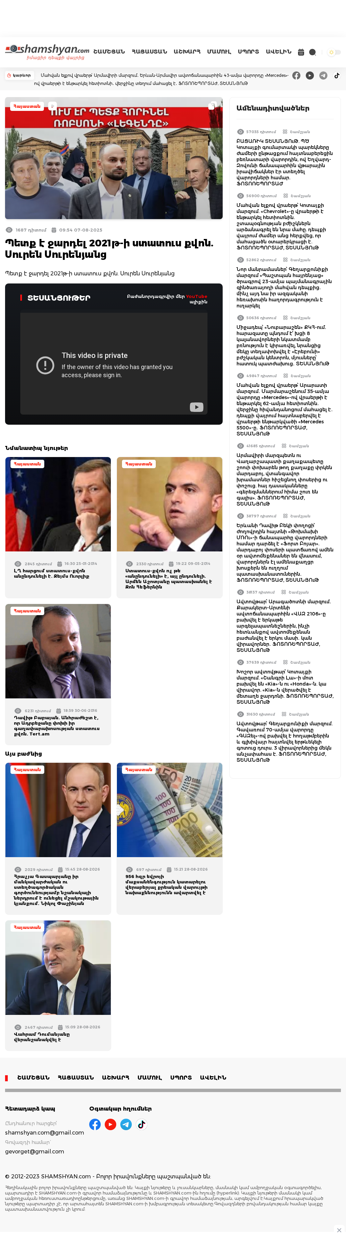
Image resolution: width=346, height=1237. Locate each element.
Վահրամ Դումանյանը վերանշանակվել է (42, 1036)
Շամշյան (300, 131)
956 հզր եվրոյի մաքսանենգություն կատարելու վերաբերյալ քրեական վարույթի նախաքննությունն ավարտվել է (166, 884)
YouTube (196, 296)
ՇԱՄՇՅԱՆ (109, 52)
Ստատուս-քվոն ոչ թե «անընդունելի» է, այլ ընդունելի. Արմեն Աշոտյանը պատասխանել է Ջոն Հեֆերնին (168, 579)
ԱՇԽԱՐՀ (187, 52)
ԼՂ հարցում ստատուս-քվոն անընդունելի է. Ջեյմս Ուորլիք (51, 573)
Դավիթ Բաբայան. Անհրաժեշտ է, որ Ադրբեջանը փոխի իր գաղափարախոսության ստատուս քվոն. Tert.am (57, 725)
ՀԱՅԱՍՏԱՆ (149, 52)
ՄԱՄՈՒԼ (219, 52)
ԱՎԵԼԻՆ (279, 52)
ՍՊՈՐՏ (248, 52)
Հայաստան (27, 106)
